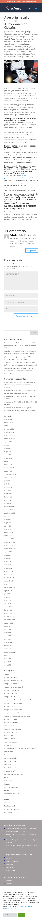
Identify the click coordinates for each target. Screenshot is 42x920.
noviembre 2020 (9, 620)
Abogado (29, 31)
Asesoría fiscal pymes (12, 41)
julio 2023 (7, 516)
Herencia (7, 777)
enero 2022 (8, 574)
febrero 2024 (8, 497)
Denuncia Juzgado (10, 758)
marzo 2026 (8, 419)
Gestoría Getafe (9, 771)
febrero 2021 (8, 610)
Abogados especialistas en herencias (17, 716)
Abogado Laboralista (11, 36)
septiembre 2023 (10, 513)
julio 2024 (7, 481)
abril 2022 (7, 565)
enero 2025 (8, 465)
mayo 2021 (8, 600)
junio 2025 (7, 448)
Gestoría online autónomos (20, 54)
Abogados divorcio (10, 706)
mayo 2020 (8, 636)
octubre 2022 (8, 545)
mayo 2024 (8, 487)
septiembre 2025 (10, 439)
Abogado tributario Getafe (13, 703)
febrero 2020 (8, 646)
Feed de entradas (10, 806)
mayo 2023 (8, 523)
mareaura (10, 31)
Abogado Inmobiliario (11, 690)
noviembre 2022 (9, 542)
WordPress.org (9, 812)
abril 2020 (7, 639)
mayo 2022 (8, 561)
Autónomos (8, 46)
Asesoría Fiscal (9, 39)
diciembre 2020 (9, 616)
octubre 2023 (8, 510)
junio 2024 (7, 484)
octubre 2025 (8, 435)
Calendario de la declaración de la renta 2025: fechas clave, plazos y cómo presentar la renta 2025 (20, 345)
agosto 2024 (8, 477)
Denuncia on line (10, 761)
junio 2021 (7, 597)
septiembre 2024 (10, 474)
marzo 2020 (8, 642)
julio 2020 (7, 629)
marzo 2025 (8, 458)
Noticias (7, 784)
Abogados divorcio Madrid (13, 710)
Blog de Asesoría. (10, 867)
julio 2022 (7, 555)
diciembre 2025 (9, 429)
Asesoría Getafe (26, 41)
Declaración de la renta (12, 755)
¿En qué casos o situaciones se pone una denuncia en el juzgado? (19, 384)
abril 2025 (7, 455)
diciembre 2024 (9, 468)
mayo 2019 (8, 665)
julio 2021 (7, 594)
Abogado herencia (30, 34)
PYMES (19, 56)
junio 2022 (7, 558)
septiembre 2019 (10, 652)
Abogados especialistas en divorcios (16, 713)
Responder (31, 250)
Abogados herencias (11, 722)
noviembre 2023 (9, 507)
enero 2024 (8, 500)
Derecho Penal (9, 864)
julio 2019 (7, 658)
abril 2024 (7, 490)
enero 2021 (8, 613)
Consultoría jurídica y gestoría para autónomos (20, 748)
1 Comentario (28, 56)
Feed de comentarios (11, 809)
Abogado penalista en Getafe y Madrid (17, 700)
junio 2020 (7, 633)
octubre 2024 (8, 471)
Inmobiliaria (8, 781)
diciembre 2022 (9, 539)
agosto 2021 (8, 591)
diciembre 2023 (9, 503)
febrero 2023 (8, 532)
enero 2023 (8, 536)
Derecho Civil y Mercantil (12, 861)
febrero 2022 (8, 571)
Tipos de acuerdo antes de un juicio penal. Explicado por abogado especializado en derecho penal (18, 370)
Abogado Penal (9, 697)
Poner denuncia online (12, 787)
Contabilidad (21, 49)
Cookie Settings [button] (10, 915)
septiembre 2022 (10, 549)
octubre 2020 (8, 623)
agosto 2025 (8, 442)
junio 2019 (7, 662)
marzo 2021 (8, 607)
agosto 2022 (8, 552)
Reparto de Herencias (11, 794)
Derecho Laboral (19, 51)
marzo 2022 (8, 568)
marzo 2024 (8, 494)
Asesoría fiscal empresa (24, 39)
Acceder (7, 803)
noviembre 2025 (9, 432)
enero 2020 (8, 649)
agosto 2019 (8, 655)
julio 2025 (7, 445)
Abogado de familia (10, 677)
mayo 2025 (8, 452)
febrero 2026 (8, 423)
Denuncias (8, 765)
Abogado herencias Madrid (13, 687)
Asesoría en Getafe (10, 870)
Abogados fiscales (26, 36)
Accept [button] (22, 915)
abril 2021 (7, 604)
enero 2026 (8, 426)
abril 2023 (7, 526)
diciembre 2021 (9, 578)
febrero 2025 (8, 461)
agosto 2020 (8, 626)
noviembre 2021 (9, 581)
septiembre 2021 (10, 587)
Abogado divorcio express (13, 34)
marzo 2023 (8, 529)
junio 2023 (7, 520)
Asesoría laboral (10, 44)
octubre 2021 (8, 584)
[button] (36, 9)
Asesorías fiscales (23, 44)
